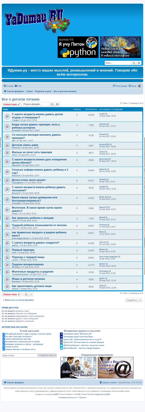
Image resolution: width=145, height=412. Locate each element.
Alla (13, 141)
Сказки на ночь (11, 347)
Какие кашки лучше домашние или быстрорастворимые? (34, 199)
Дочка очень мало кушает (29, 179)
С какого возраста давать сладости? (35, 242)
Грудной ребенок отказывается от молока (39, 225)
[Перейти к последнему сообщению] (106, 114)
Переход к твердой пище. (28, 257)
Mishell (102, 217)
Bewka (102, 249)
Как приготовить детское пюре (32, 285)
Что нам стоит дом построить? (18, 336)
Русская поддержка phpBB (99, 394)
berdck (102, 264)
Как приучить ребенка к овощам (33, 217)
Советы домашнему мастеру (18, 339)
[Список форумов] (38, 19)
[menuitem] (18, 86)
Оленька (103, 225)
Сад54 (102, 114)
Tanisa (102, 152)
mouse (15, 213)
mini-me (102, 242)
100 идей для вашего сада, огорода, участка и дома (28, 334)
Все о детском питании (20, 99)
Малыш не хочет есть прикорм (32, 152)
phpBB (55, 394)
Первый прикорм (23, 249)
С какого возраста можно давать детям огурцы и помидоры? (37, 116)
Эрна (101, 285)
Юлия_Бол (104, 197)
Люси (14, 155)
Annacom (16, 148)
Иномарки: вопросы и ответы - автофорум (24, 344)
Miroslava (16, 267)
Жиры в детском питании (28, 278)
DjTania (15, 289)
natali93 (102, 187)
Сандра (15, 120)
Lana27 (15, 260)
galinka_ (15, 245)
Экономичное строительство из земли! (22, 341)
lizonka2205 (104, 144)
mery (14, 252)
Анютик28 (16, 130)
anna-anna (103, 159)
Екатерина (104, 271)
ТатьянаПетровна (20, 274)
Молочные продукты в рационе (32, 271)
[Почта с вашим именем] (115, 368)
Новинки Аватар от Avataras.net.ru (20, 349)
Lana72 (15, 221)
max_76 (15, 228)
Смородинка (17, 183)
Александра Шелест (21, 238)
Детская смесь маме (25, 144)
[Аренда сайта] (78, 368)
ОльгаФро (16, 203)
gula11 (102, 278)
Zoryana (102, 124)
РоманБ (102, 134)
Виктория (16, 281)
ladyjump (103, 169)
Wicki (101, 232)
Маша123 (16, 165)
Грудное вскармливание (28, 264)
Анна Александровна (108, 257)
